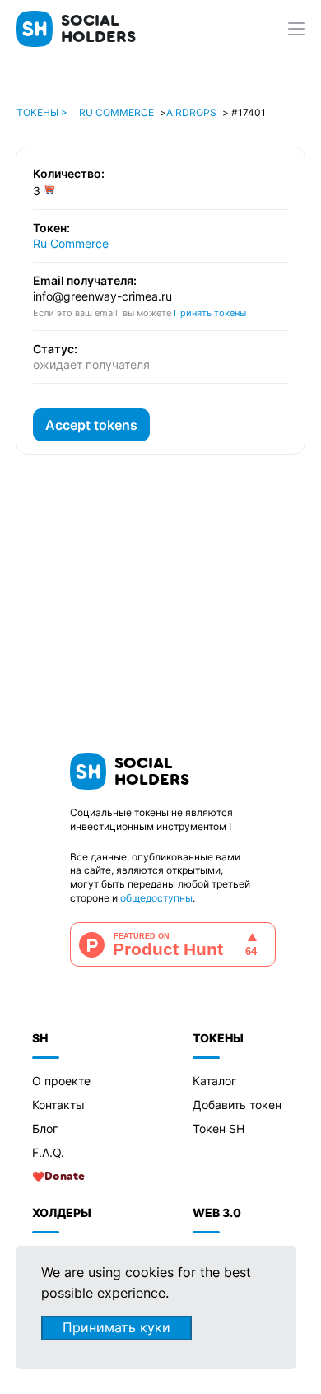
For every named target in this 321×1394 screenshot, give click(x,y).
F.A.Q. (48, 1152)
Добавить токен (237, 1105)
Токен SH (218, 1128)
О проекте (61, 1081)
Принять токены (210, 313)
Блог (45, 1128)
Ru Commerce (116, 113)
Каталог (214, 1081)
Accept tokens (91, 425)
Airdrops (191, 113)
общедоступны (156, 898)
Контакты (58, 1105)
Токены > (41, 113)
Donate (64, 1176)
